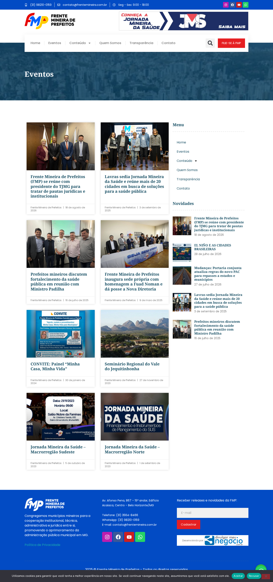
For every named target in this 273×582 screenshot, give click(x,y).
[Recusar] (266, 576)
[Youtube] (239, 5)
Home (35, 43)
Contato (168, 43)
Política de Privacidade (42, 545)
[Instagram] (226, 5)
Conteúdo (77, 43)
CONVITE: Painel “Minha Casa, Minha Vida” (55, 366)
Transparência (141, 43)
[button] (210, 43)
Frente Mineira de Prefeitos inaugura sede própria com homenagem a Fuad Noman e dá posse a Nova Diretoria (133, 281)
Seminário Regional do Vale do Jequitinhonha (132, 366)
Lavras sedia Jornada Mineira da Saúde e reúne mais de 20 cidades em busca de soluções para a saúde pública (134, 184)
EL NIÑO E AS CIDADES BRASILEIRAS (212, 247)
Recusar (254, 575)
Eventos (54, 43)
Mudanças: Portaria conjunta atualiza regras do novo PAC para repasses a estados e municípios (218, 274)
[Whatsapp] (245, 5)
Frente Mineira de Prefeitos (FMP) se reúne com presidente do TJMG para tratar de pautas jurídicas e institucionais (58, 186)
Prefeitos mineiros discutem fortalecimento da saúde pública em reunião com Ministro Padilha (59, 281)
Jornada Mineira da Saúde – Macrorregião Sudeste (58, 449)
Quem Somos (110, 43)
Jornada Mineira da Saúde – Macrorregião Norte (132, 449)
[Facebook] (232, 5)
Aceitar (238, 575)
